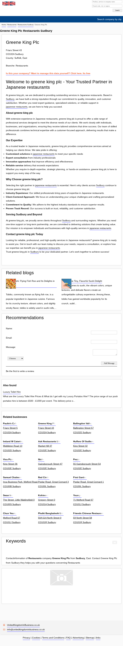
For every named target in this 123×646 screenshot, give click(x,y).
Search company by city (109, 19)
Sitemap (90, 637)
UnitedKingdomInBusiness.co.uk (23, 625)
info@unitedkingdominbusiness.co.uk (26, 629)
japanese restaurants (16, 106)
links (98, 637)
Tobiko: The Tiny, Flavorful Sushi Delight (82, 281)
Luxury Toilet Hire (12, 392)
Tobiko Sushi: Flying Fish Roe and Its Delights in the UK (30, 283)
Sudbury (10, 99)
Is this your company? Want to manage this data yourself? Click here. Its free (48, 73)
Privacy (26, 637)
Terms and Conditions (53, 637)
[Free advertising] (8, 3)
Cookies (36, 637)
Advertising (78, 637)
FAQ (68, 637)
